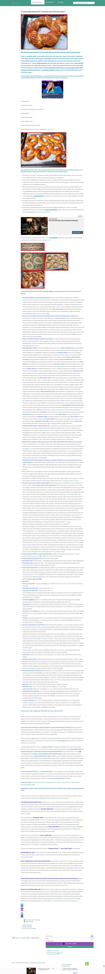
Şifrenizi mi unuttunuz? (53, 950)
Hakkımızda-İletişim (67, 964)
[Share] (52, 916)
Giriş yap (69, 946)
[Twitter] (52, 907)
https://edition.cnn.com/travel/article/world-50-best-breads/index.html (61, 900)
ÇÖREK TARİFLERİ (27, 927)
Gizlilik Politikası (66, 966)
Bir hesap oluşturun (52, 954)
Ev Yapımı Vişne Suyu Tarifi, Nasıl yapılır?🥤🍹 (56, 885)
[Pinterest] (52, 909)
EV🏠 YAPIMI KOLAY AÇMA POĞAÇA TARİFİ (50, 556)
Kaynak (68, 494)
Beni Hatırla (50, 941)
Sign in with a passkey (71, 943)
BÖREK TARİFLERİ (27, 925)
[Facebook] (52, 905)
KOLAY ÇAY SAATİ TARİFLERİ (32, 920)
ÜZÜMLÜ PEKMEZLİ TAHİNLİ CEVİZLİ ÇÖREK (57, 782)
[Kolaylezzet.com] (17, 3)
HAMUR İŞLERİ (29, 921)
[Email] (52, 914)
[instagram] (52, 912)
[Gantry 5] (87, 963)
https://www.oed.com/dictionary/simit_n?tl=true (66, 480)
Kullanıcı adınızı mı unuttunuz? (55, 952)
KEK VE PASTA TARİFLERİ (29, 928)
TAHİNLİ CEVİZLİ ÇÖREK (38, 782)
